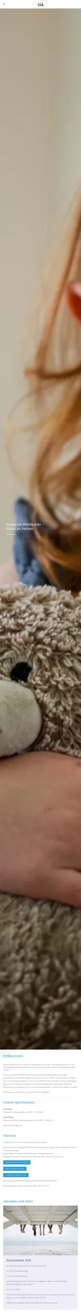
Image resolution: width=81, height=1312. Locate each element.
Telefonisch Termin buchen (15, 1175)
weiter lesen (11, 534)
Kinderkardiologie (23, 1067)
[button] (4, 4)
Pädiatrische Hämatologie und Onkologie (52, 1067)
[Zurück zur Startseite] (40, 4)
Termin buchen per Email (14, 1168)
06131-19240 (43, 1186)
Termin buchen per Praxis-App (16, 1162)
